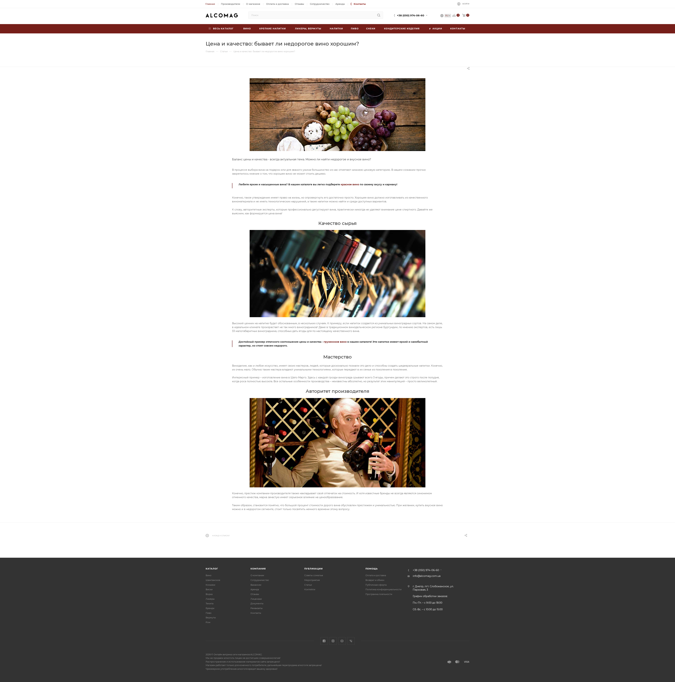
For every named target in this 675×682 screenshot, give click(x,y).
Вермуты (211, 617)
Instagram (333, 641)
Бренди (210, 608)
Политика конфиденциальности (383, 589)
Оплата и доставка (375, 575)
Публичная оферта (376, 585)
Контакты (255, 613)
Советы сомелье (313, 575)
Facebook (324, 641)
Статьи (308, 585)
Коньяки (210, 585)
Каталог (212, 568)
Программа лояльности (378, 594)
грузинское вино (335, 341)
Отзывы (254, 594)
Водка (209, 594)
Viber (351, 641)
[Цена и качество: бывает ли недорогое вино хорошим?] (337, 114)
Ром (208, 622)
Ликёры (210, 599)
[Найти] (378, 15)
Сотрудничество (259, 580)
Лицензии (256, 599)
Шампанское (213, 580)
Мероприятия (312, 580)
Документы (256, 603)
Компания (258, 568)
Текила (209, 603)
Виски (209, 589)
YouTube (342, 641)
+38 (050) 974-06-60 (410, 15)
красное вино (350, 184)
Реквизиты (256, 608)
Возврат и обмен (374, 580)
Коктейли (309, 589)
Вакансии (255, 585)
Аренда (254, 589)
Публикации (313, 568)
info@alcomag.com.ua (427, 576)
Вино (208, 575)
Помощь (371, 568)
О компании (257, 575)
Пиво (208, 613)
